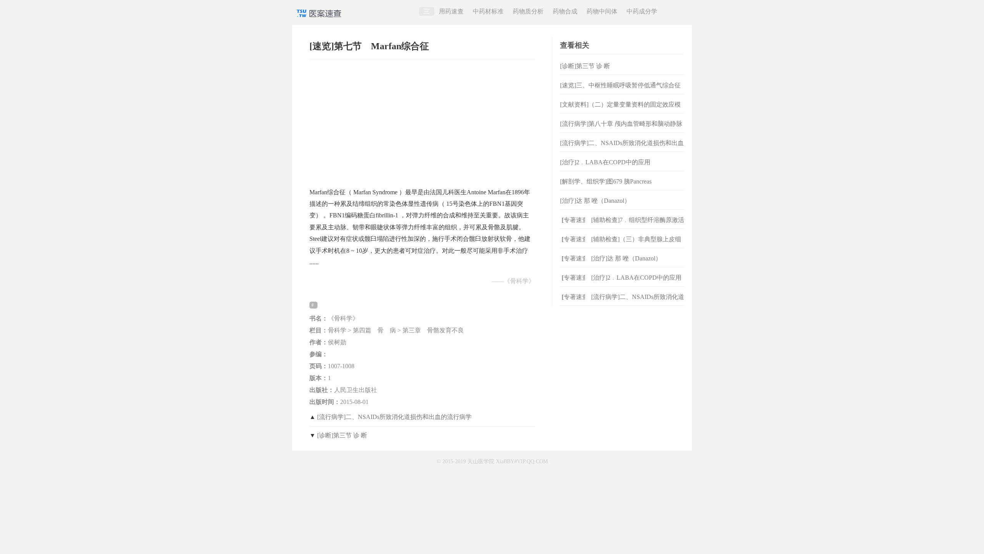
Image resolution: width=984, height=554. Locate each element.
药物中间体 (602, 11)
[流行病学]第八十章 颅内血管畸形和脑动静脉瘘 (621, 129)
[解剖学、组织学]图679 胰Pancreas (606, 181)
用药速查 (451, 11)
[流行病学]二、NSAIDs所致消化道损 (637, 303)
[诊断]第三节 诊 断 (342, 435)
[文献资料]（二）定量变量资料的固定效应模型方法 (620, 110)
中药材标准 (488, 11)
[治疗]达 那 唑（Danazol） (595, 200)
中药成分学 (642, 11)
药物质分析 (528, 11)
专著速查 (569, 220)
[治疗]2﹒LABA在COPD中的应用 (605, 162)
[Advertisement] (422, 120)
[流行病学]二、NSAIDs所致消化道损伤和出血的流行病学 (394, 417)
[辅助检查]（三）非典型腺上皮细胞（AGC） (636, 245)
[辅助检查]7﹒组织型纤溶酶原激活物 (637, 226)
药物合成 (565, 11)
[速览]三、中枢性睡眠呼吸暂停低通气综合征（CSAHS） (620, 91)
